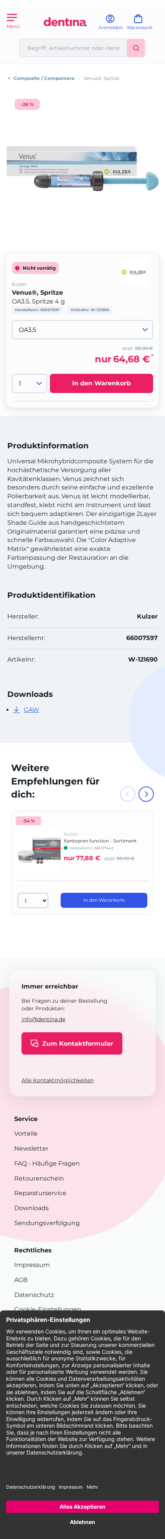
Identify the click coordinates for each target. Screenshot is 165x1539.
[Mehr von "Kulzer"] (134, 272)
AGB (21, 1280)
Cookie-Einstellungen (47, 1309)
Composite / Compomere (44, 78)
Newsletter (31, 1148)
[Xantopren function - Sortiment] (39, 856)
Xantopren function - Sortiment (100, 841)
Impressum (32, 1265)
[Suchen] (136, 48)
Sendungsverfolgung (47, 1223)
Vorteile (26, 1133)
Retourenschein (39, 1178)
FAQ (20, 1163)
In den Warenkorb (101, 383)
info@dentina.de (43, 1019)
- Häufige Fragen (53, 1163)
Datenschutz (34, 1295)
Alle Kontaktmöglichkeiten (57, 1080)
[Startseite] (65, 35)
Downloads (31, 1208)
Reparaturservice (40, 1193)
